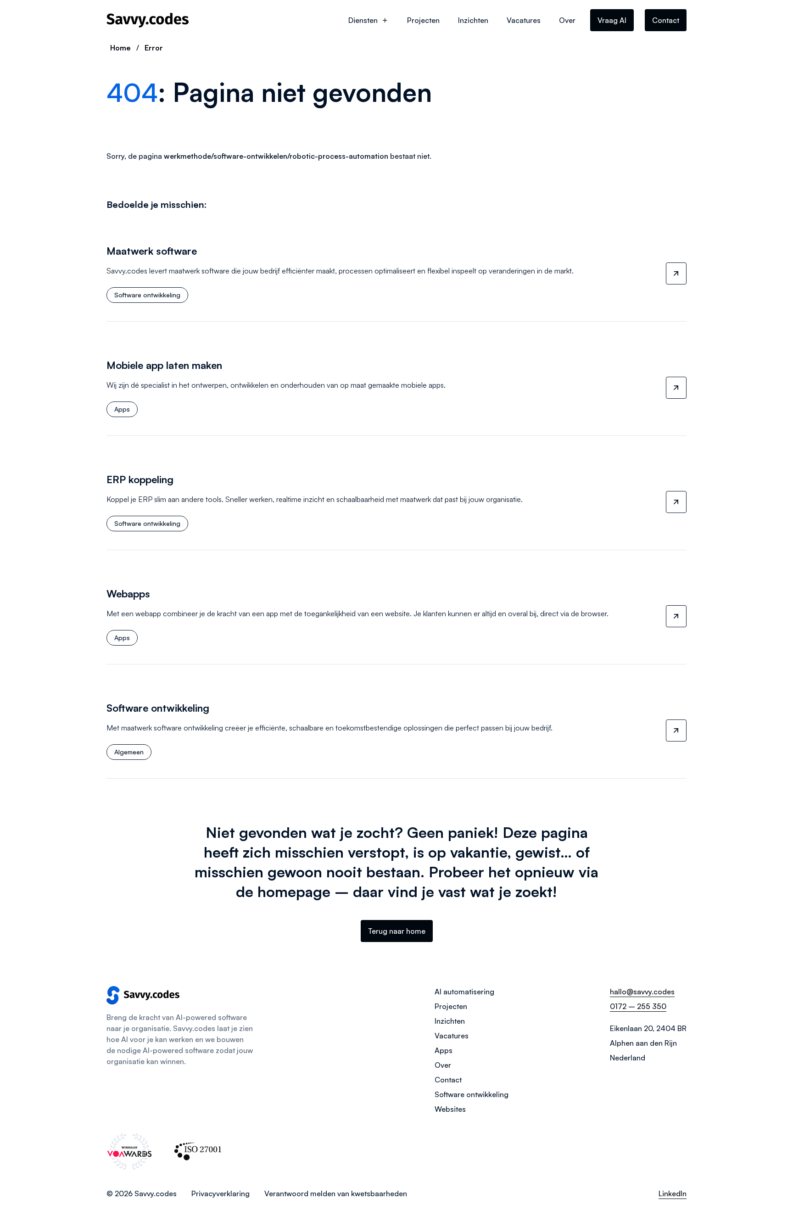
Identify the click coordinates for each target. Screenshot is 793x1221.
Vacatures (524, 20)
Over (567, 20)
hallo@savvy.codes (642, 991)
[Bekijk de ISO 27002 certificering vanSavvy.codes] (198, 1151)
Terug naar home (396, 931)
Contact (665, 20)
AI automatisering (464, 991)
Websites (450, 1109)
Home (120, 47)
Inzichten (473, 20)
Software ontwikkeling (471, 1094)
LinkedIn (673, 1193)
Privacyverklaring (220, 1193)
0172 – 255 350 (638, 1006)
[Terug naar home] (147, 20)
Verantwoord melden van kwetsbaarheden (335, 1193)
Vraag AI (612, 20)
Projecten (423, 20)
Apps (443, 1050)
